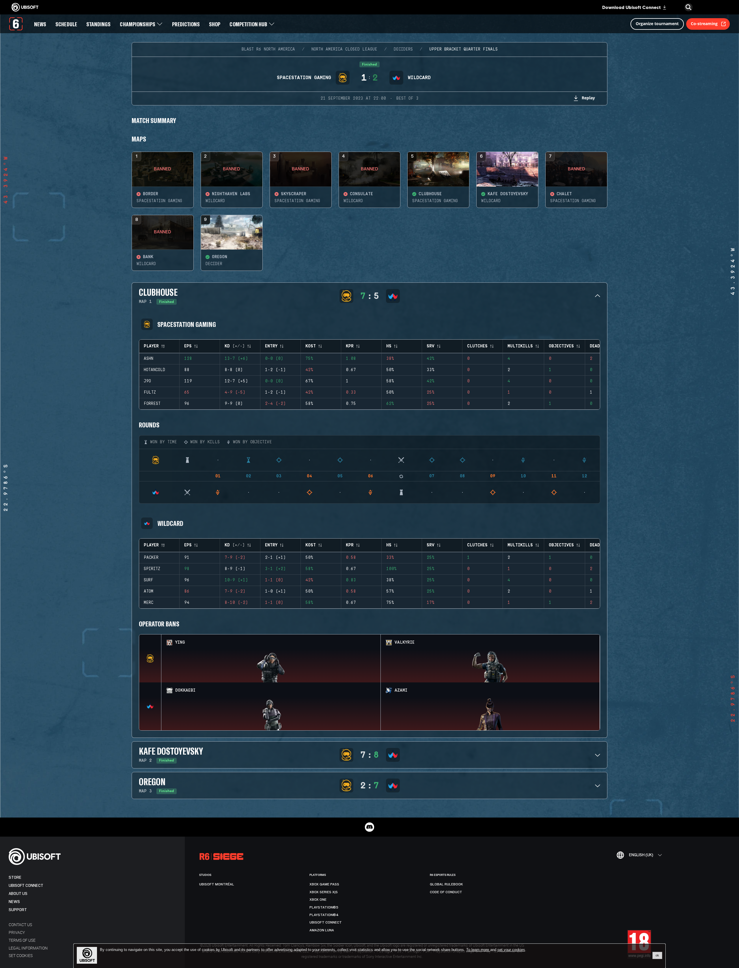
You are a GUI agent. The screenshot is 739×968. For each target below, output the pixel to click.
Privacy (17, 932)
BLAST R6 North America (268, 49)
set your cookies (511, 950)
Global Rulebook (446, 884)
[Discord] (369, 827)
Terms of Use (22, 940)
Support (18, 910)
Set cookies (21, 955)
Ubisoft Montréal (216, 884)
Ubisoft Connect (26, 885)
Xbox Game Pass (324, 884)
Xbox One (317, 900)
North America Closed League (344, 49)
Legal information (28, 948)
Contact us (20, 924)
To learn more (478, 949)
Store (15, 877)
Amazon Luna (321, 930)
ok (657, 955)
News (14, 902)
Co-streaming (704, 23)
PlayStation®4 (324, 915)
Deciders (403, 49)
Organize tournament (657, 23)
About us (18, 893)
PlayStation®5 (323, 907)
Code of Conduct (446, 892)
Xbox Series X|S (323, 892)
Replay (588, 97)
